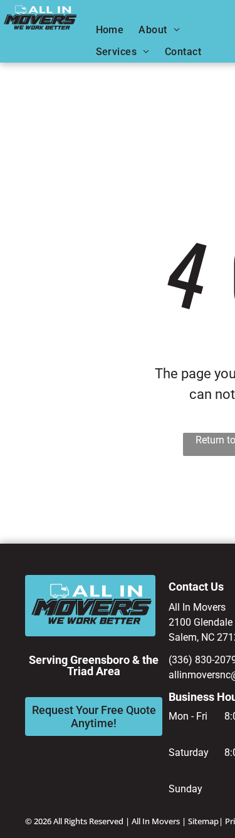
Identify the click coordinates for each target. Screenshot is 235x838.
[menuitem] (110, 30)
